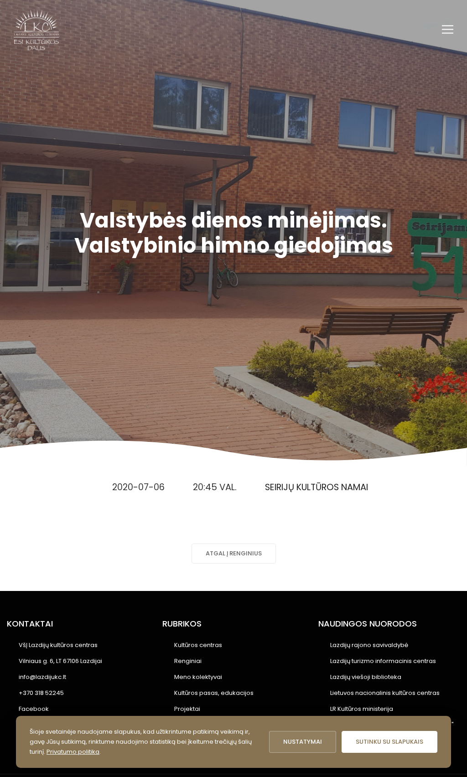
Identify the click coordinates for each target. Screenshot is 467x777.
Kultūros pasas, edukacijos (214, 693)
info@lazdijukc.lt (42, 677)
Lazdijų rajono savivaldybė (369, 645)
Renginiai (188, 661)
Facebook (34, 708)
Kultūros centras (198, 645)
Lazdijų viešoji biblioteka (365, 677)
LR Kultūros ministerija (361, 708)
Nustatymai (302, 741)
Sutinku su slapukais (389, 741)
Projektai (187, 708)
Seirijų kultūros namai (316, 487)
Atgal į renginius (234, 553)
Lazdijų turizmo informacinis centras (383, 661)
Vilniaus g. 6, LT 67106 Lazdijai (60, 661)
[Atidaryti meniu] (447, 29)
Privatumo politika (73, 751)
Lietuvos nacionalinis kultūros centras (385, 693)
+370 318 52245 (41, 693)
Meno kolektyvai (198, 677)
